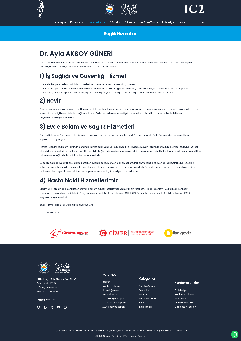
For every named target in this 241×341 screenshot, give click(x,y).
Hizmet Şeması (110, 290)
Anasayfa (60, 22)
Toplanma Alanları (185, 294)
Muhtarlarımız (110, 294)
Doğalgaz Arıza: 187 (185, 306)
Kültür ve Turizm (149, 22)
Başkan (106, 282)
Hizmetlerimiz (95, 22)
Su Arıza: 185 (181, 298)
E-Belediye (168, 22)
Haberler (143, 294)
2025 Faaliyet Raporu (113, 306)
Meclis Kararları (147, 298)
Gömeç (129, 22)
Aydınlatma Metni (64, 330)
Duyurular (144, 290)
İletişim (182, 22)
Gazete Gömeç (147, 286)
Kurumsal (75, 22)
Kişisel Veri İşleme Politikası (90, 330)
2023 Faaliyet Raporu (113, 298)
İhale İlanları (145, 306)
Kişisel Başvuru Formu (119, 330)
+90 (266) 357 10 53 (47, 291)
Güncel (114, 22)
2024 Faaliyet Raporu (114, 302)
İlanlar (142, 302)
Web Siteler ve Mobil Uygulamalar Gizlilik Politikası (160, 330)
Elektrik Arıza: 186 (184, 302)
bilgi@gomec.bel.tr (47, 299)
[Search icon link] (203, 22)
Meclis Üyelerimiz (111, 286)
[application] (81, 22)
